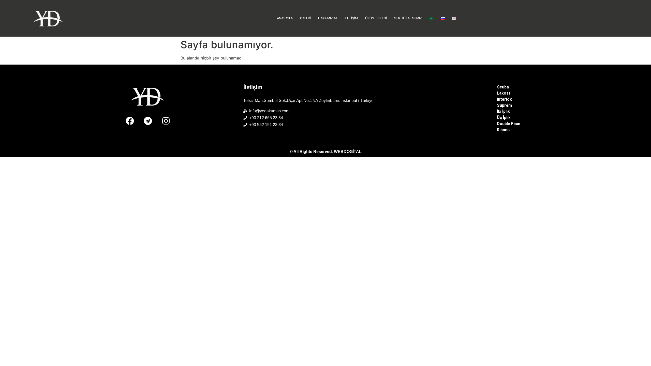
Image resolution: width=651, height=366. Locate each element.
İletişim (351, 18)
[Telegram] (147, 120)
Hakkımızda (327, 18)
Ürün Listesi (376, 18)
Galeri (305, 18)
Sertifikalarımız (408, 18)
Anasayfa (285, 18)
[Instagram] (165, 120)
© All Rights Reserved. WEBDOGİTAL (326, 151)
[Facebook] (129, 120)
